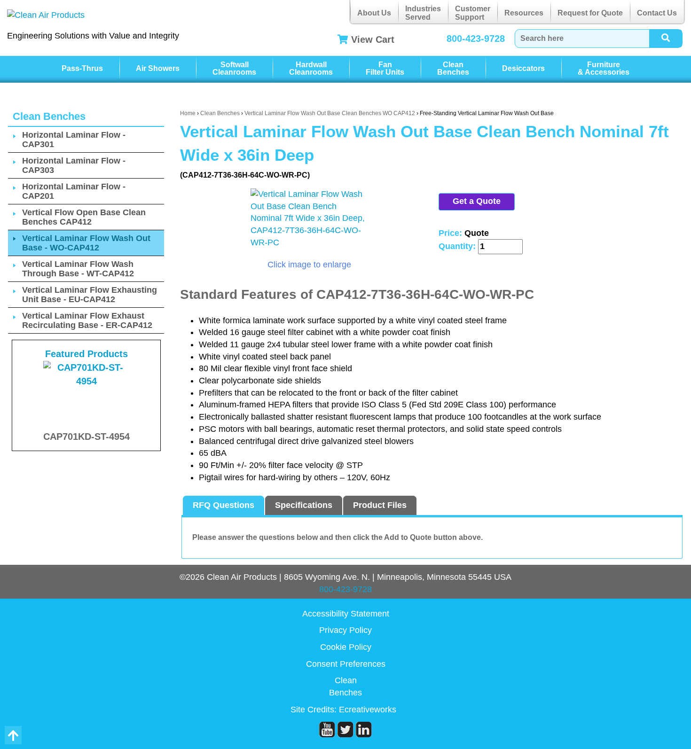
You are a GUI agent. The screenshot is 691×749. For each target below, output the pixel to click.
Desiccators (523, 68)
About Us (374, 13)
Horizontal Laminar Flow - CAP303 (74, 165)
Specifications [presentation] (303, 505)
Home (188, 113)
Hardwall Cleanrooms (311, 68)
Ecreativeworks (367, 709)
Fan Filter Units (385, 68)
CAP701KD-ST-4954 (86, 436)
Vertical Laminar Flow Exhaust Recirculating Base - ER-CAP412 (87, 320)
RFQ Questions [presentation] (223, 505)
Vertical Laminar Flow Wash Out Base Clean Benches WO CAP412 (329, 113)
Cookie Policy (345, 647)
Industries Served (423, 13)
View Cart (372, 39)
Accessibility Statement (345, 613)
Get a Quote (477, 201)
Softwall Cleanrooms (234, 68)
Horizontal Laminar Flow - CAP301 (74, 139)
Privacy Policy (345, 630)
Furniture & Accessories (603, 68)
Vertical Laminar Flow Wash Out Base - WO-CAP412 (86, 243)
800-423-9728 (476, 38)
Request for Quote (590, 13)
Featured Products (86, 354)
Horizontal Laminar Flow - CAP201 (74, 191)
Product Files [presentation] (380, 505)
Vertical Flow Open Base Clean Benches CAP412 (84, 217)
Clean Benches (453, 68)
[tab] (223, 505)
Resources (523, 13)
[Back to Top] (13, 735)
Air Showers (158, 68)
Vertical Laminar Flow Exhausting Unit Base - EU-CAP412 (89, 294)
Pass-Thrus (82, 68)
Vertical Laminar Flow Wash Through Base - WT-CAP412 (78, 268)
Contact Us (657, 13)
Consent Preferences (345, 664)
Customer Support (472, 13)
